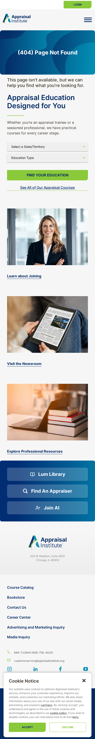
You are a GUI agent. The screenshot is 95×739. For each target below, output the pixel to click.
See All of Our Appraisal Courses (47, 187)
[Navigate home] (47, 543)
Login (78, 4)
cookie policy (58, 713)
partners (46, 705)
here (75, 717)
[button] (84, 680)
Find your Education (47, 175)
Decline (67, 727)
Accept (27, 727)
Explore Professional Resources (35, 451)
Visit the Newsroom (24, 363)
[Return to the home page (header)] (16, 19)
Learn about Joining (24, 276)
